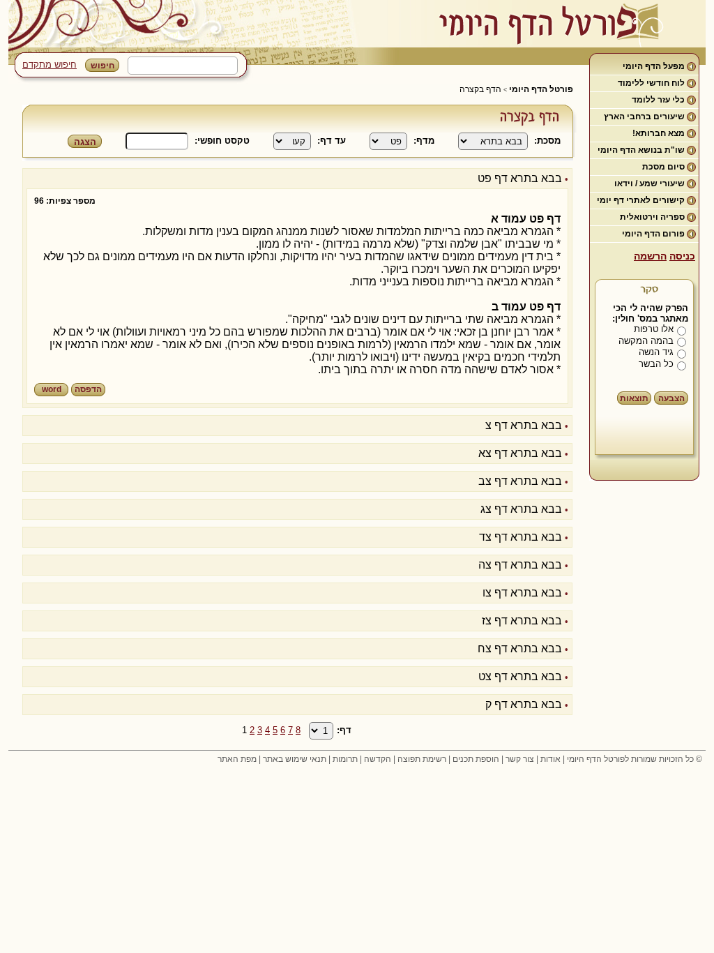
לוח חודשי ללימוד (651, 83)
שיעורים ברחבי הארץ (644, 116)
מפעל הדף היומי (654, 66)
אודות (550, 759)
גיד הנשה (656, 352)
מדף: (423, 140)
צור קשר (520, 759)
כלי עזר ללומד (658, 100)
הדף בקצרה (480, 89)
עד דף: (331, 140)
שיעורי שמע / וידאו (649, 183)
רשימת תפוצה (421, 759)
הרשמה (650, 256)
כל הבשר (656, 364)
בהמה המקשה (646, 341)
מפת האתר (237, 759)
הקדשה (377, 759)
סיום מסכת (663, 167)
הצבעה (671, 398)
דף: (344, 730)
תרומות (345, 759)
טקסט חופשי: (222, 140)
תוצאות (634, 398)
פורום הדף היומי (653, 234)
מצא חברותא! (658, 133)
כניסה (682, 256)
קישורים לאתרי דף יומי (641, 200)
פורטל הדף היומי (541, 89)
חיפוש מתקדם (49, 64)
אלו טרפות (654, 329)
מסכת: (547, 140)
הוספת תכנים (476, 759)
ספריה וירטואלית (652, 217)
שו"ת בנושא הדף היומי (641, 150)
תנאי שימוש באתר (294, 759)
